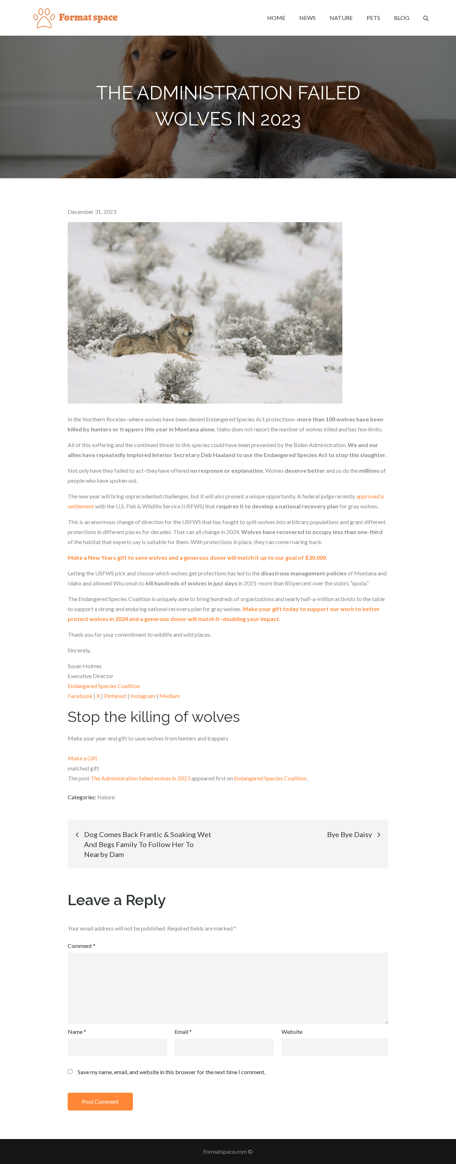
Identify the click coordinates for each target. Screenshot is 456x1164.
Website (291, 1031)
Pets (373, 17)
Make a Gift (82, 758)
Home (276, 17)
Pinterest (115, 695)
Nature (341, 17)
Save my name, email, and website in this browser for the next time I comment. (171, 1072)
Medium (169, 695)
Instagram (142, 695)
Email (183, 1031)
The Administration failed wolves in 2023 (140, 778)
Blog (401, 17)
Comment (81, 945)
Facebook (80, 695)
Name (77, 1031)
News (307, 17)
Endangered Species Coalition (104, 685)
